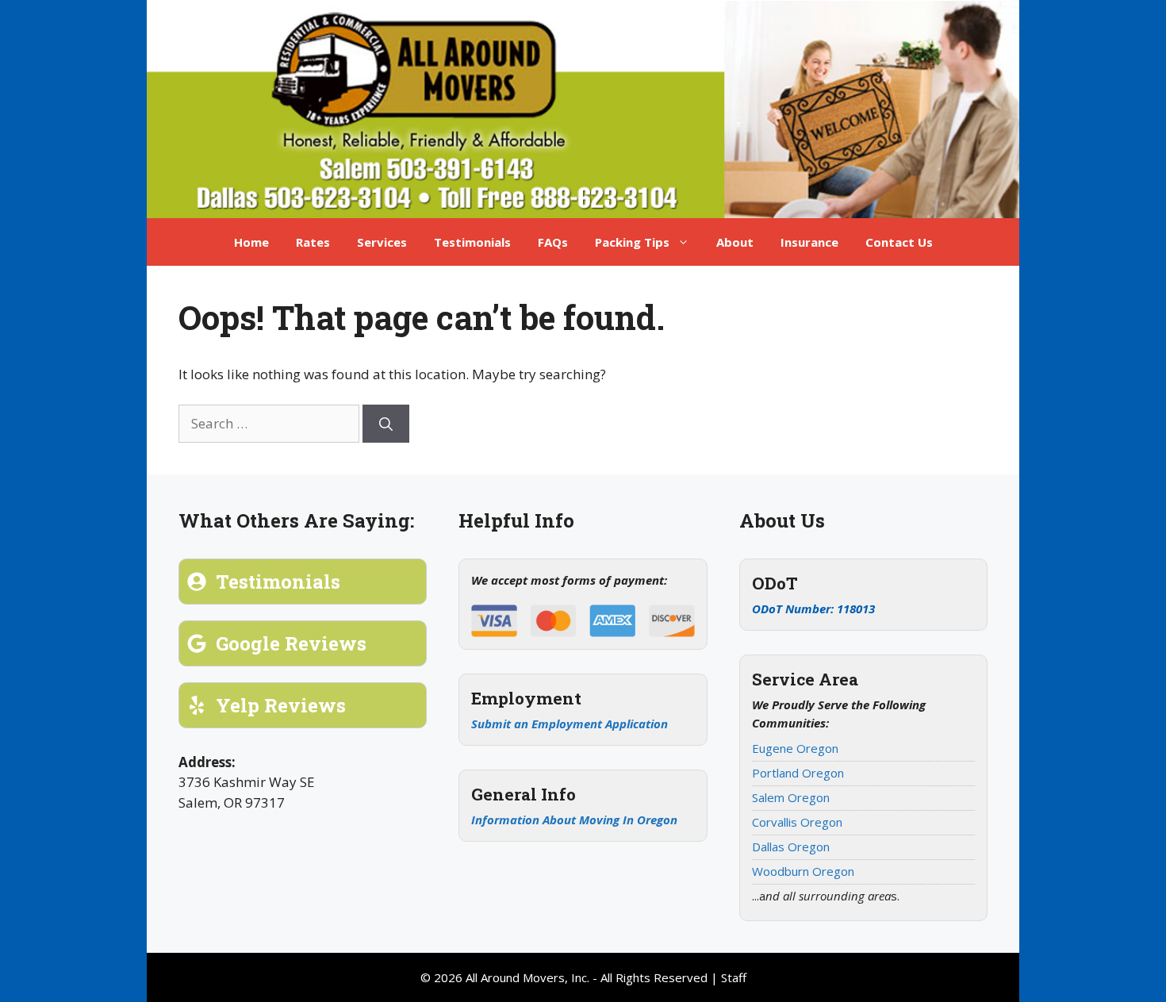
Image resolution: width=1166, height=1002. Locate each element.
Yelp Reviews (281, 705)
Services (382, 242)
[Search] (385, 424)
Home (251, 242)
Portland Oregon (798, 773)
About (735, 242)
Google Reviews (291, 643)
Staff (733, 977)
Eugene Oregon (795, 748)
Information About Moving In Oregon (574, 819)
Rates (313, 242)
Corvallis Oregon (797, 822)
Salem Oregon (791, 797)
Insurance (809, 242)
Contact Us (899, 242)
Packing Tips (632, 242)
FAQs (553, 242)
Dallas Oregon (791, 846)
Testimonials (472, 242)
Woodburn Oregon (803, 871)
